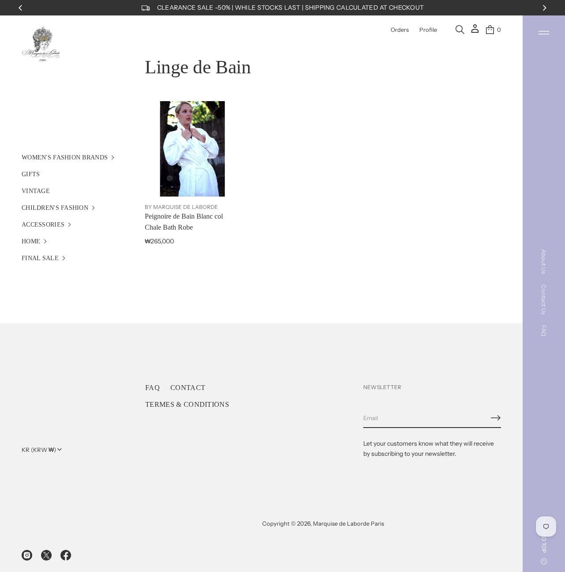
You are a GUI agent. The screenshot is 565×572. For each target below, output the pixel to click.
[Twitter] (46, 555)
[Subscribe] (495, 418)
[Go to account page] (475, 31)
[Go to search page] (460, 29)
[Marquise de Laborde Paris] (41, 44)
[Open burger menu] (544, 32)
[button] (460, 29)
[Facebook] (65, 555)
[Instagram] (27, 555)
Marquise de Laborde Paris (348, 523)
